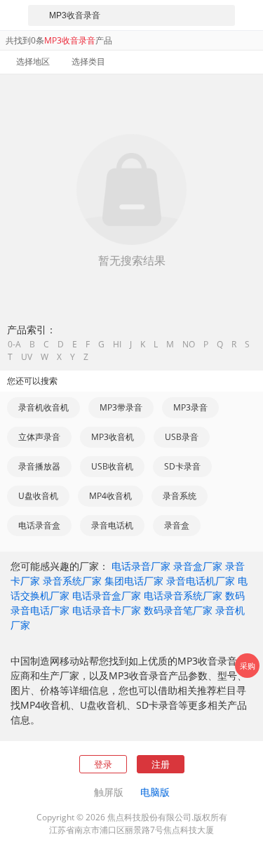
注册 (160, 764)
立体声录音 (39, 437)
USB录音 (181, 437)
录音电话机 (112, 525)
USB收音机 (112, 466)
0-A (14, 344)
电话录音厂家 (141, 566)
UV (26, 357)
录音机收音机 (43, 407)
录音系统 (179, 496)
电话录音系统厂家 (183, 595)
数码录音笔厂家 (178, 610)
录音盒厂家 (197, 566)
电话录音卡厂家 (106, 610)
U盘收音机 (38, 496)
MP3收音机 (112, 437)
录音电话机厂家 (200, 580)
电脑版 (155, 792)
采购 (247, 665)
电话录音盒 (39, 525)
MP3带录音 (121, 407)
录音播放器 (39, 466)
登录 (103, 764)
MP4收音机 (110, 496)
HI (117, 344)
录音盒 (176, 525)
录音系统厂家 (72, 580)
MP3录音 (190, 407)
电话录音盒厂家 (106, 595)
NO (188, 344)
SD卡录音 (182, 466)
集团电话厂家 (133, 580)
